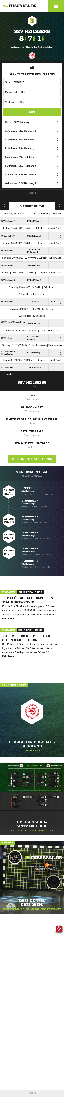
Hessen (32, 386)
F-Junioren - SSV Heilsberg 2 (20, 166)
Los (32, 112)
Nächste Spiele (32, 206)
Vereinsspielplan (4, 205)
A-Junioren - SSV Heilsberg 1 (20, 131)
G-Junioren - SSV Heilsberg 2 (20, 183)
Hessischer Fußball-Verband (40, 47)
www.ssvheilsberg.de (32, 443)
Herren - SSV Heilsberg (17, 122)
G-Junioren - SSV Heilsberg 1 (20, 174)
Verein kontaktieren (32, 458)
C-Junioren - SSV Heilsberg (19, 139)
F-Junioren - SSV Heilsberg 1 (20, 157)
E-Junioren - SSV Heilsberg (19, 148)
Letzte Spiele (60, 205)
